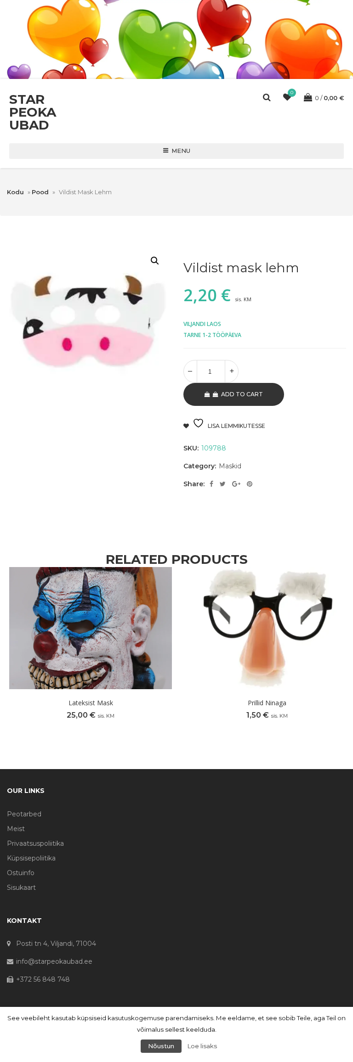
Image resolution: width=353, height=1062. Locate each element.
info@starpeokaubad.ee (54, 961)
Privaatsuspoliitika (35, 843)
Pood (40, 192)
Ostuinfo (20, 873)
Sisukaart (21, 887)
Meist (16, 829)
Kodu (15, 192)
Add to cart (242, 394)
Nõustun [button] (161, 1046)
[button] (155, 261)
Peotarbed (24, 814)
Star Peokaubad (32, 112)
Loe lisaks (202, 1046)
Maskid (230, 466)
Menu (180, 150)
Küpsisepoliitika (31, 858)
